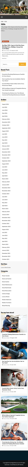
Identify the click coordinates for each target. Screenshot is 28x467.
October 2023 (5, 193)
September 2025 (6, 128)
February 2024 (6, 181)
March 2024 (5, 178)
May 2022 (4, 238)
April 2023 (4, 205)
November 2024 (6, 155)
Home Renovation (6, 290)
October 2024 (5, 158)
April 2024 (4, 175)
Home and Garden (6, 278)
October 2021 (5, 259)
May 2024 (4, 172)
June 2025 (4, 137)
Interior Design (6, 293)
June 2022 (4, 235)
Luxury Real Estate (6, 267)
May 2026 (4, 113)
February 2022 (6, 247)
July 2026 (4, 107)
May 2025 (4, 140)
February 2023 (6, 211)
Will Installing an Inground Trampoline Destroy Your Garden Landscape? (14, 89)
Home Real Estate (6, 287)
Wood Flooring (5, 41)
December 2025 (6, 122)
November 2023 (6, 190)
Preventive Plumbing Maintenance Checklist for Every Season (13, 75)
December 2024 (6, 152)
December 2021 (6, 253)
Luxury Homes (5, 296)
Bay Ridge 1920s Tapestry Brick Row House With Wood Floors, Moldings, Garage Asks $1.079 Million (13, 46)
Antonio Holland (6, 50)
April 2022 (4, 241)
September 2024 (6, 161)
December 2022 (6, 217)
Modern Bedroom (6, 299)
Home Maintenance (7, 284)
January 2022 (5, 250)
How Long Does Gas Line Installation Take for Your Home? (13, 79)
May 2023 (4, 202)
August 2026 (5, 104)
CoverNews (13, 464)
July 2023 (4, 196)
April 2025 (4, 143)
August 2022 (5, 229)
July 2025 (4, 134)
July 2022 (4, 232)
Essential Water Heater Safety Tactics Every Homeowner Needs (13, 84)
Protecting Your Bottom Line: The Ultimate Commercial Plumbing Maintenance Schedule (13, 93)
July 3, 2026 (13, 391)
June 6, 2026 (13, 445)
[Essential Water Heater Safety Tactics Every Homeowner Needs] (14, 377)
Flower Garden (6, 275)
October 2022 (5, 223)
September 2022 (6, 226)
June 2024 (4, 169)
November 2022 (6, 220)
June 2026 (4, 110)
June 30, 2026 (14, 418)
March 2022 (5, 244)
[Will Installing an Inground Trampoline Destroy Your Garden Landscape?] (14, 404)
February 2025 (6, 146)
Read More (4, 58)
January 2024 (5, 184)
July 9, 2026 (13, 364)
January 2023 (5, 214)
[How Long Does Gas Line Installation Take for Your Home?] (14, 350)
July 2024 (4, 166)
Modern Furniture (6, 302)
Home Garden (5, 281)
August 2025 (5, 131)
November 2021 (6, 256)
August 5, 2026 (14, 337)
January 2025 (5, 149)
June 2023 (4, 199)
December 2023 (6, 187)
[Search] (26, 17)
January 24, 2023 (14, 50)
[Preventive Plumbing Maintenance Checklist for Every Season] (14, 323)
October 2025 (5, 125)
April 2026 (4, 116)
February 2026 (6, 119)
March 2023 (5, 208)
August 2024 (5, 164)
